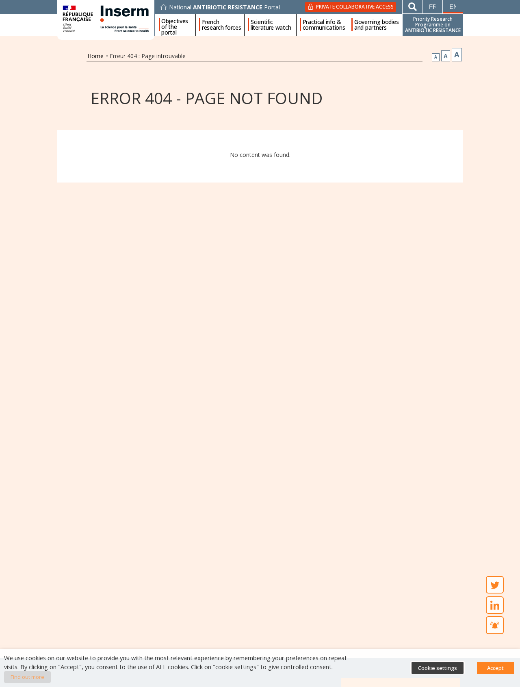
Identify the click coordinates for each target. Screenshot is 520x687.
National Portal (224, 7)
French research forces (221, 24)
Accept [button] (495, 668)
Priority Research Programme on (433, 24)
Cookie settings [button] (437, 668)
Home (95, 56)
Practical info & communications (324, 24)
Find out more (27, 676)
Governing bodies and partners (376, 24)
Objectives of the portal (174, 24)
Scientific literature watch (271, 24)
